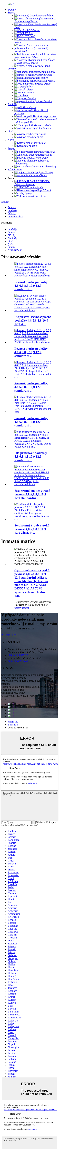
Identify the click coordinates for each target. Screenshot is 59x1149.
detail (27, 607)
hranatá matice (15, 216)
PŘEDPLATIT (9, 635)
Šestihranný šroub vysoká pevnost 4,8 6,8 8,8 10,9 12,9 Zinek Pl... (31, 529)
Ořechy (12, 213)
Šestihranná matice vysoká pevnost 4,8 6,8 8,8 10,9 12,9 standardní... (32, 494)
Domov (12, 207)
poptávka (19, 607)
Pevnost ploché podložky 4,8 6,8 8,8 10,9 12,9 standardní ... (31, 285)
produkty (12, 210)
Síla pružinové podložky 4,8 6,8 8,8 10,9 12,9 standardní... (30, 456)
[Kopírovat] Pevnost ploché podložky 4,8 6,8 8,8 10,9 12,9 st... (32, 320)
